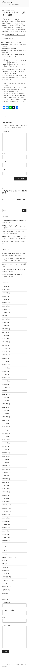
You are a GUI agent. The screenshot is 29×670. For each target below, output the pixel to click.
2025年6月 (5, 289)
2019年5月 (5, 527)
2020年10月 (5, 472)
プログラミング (6, 580)
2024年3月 (5, 338)
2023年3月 (5, 377)
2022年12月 (5, 387)
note (22, 664)
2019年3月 (5, 534)
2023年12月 (5, 348)
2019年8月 (5, 518)
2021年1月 (5, 462)
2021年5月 (5, 449)
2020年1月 (5, 501)
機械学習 (4, 590)
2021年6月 (5, 446)
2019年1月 (5, 541)
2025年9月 (5, 286)
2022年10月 (5, 394)
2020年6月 (5, 485)
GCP (3, 554)
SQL (3, 563)
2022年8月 (5, 400)
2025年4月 (5, 296)
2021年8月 (5, 439)
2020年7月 (5, 482)
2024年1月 (5, 345)
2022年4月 (5, 413)
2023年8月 (5, 361)
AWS (3, 550)
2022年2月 (5, 420)
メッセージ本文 (6, 625)
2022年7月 (5, 404)
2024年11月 (5, 312)
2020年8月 (5, 479)
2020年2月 (5, 498)
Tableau (4, 567)
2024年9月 (5, 319)
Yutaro (12, 10)
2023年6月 (5, 368)
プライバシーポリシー (8, 664)
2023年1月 (5, 384)
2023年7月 (5, 364)
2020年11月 (5, 469)
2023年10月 (5, 355)
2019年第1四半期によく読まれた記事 (15, 34)
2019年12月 (5, 505)
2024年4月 (5, 335)
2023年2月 (5, 381)
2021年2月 (5, 459)
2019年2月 (5, 537)
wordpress (5, 570)
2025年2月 (5, 302)
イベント (4, 573)
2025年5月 (5, 293)
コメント (5, 131)
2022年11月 (5, 391)
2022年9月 (5, 397)
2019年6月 (5, 524)
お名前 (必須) (6, 602)
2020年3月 (5, 495)
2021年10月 (5, 433)
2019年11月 (5, 508)
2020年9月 (5, 475)
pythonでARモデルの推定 (9, 48)
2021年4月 (5, 452)
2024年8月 (5, 322)
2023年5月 (5, 371)
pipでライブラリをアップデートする (12, 264)
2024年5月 (5, 332)
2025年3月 (5, 299)
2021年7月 (5, 443)
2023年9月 (5, 358)
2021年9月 (5, 436)
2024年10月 (5, 316)
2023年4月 (5, 374)
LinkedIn (17, 664)
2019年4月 (5, 531)
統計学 (4, 593)
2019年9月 (5, 514)
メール (4, 161)
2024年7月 (5, 325)
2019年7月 (5, 521)
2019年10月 (5, 511)
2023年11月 (5, 351)
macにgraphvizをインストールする (11, 42)
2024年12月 (5, 309)
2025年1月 (5, 306)
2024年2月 (5, 342)
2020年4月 (5, 492)
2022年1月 (5, 423)
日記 (5, 116)
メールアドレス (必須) (8, 610)
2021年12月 (5, 426)
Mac (3, 560)
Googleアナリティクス (8, 557)
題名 (3, 617)
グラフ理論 (5, 577)
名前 (3, 153)
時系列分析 (5, 586)
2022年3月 (5, 417)
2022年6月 (5, 407)
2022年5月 (5, 410)
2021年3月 (5, 456)
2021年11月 (5, 430)
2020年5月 (5, 488)
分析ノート (7, 2)
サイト (4, 170)
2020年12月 (5, 466)
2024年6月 (5, 329)
